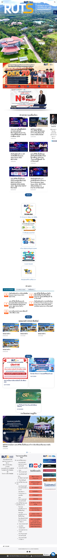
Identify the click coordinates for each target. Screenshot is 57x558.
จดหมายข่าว (6, 334)
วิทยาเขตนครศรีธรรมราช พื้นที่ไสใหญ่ (22, 514)
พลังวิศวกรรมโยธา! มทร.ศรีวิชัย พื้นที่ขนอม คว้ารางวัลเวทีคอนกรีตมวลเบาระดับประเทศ (38, 131)
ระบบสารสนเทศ (28, 264)
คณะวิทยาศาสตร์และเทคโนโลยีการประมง (23, 487)
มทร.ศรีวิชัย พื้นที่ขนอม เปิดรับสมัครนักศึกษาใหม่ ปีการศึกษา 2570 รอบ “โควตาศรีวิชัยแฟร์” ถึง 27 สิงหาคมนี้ (38, 157)
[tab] (9, 289)
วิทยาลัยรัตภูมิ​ (22, 480)
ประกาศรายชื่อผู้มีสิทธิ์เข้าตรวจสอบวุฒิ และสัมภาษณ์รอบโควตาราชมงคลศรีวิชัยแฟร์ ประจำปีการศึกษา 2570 (18, 132)
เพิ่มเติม (28, 194)
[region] (28, 99)
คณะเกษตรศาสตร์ (23, 524)
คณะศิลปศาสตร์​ (23, 474)
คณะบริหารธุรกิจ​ (23, 468)
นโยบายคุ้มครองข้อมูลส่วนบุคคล (28, 248)
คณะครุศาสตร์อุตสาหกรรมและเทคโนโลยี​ (22, 464)
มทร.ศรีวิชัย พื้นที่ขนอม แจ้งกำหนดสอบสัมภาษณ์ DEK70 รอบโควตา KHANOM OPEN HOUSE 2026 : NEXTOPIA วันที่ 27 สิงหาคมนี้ (18, 183)
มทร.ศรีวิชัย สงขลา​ (21, 460)
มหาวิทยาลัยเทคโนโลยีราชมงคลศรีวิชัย (41, 555)
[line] (29, 552)
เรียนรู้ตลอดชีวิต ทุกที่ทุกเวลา (28, 279)
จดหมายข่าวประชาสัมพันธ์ (9, 324)
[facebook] (27, 552)
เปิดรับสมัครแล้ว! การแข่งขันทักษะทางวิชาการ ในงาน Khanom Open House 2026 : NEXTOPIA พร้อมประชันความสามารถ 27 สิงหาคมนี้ (38, 183)
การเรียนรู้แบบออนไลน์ (28, 232)
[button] (55, 12)
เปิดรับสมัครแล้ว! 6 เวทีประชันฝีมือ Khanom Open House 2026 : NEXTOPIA (17, 156)
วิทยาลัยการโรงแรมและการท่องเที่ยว (22, 493)
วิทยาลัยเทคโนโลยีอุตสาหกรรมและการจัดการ (23, 520)
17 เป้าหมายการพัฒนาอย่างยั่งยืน (28, 217)
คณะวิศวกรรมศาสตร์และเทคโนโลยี (22, 499)
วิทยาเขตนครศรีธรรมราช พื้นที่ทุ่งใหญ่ (22, 508)
